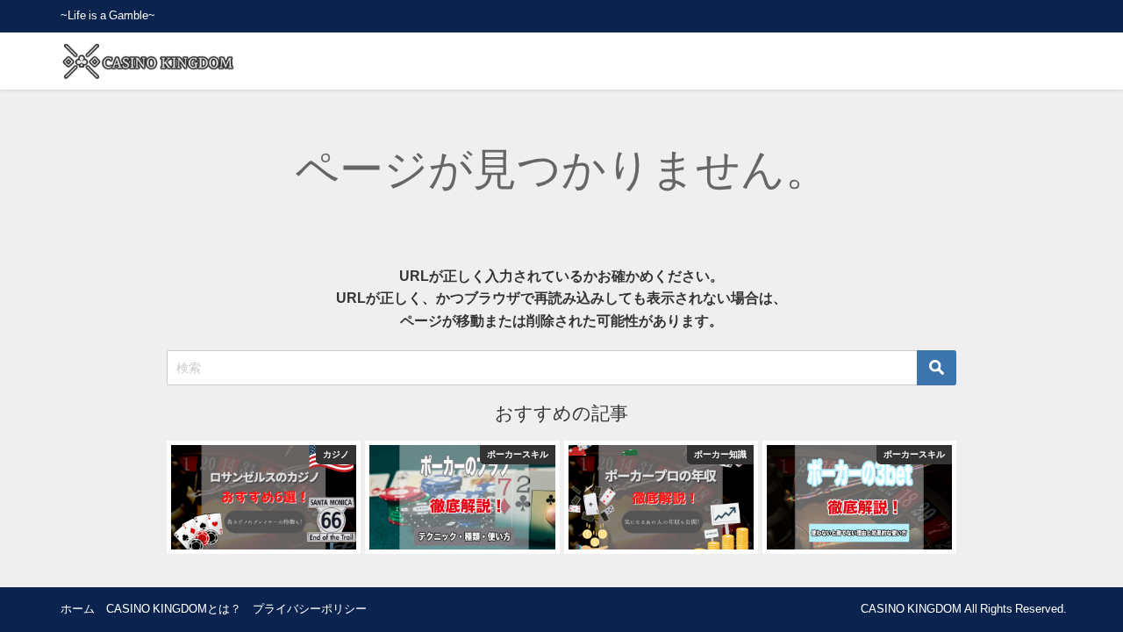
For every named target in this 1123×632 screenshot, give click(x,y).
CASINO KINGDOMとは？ (173, 608)
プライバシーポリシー (310, 608)
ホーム (78, 608)
